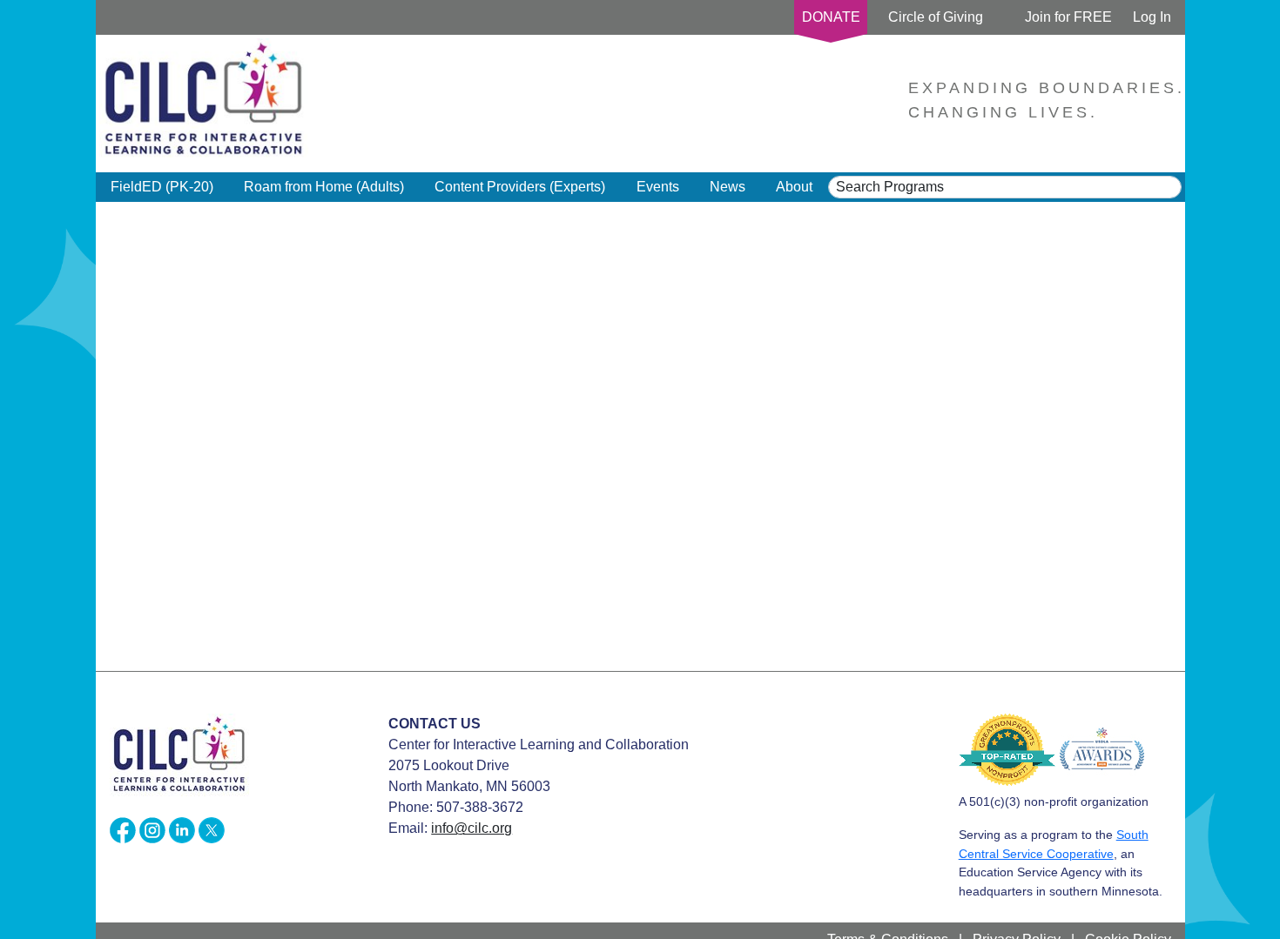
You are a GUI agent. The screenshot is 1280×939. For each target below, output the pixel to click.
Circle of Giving (935, 17)
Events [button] (658, 186)
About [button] (794, 186)
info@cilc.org (471, 828)
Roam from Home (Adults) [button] (324, 186)
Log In (1152, 17)
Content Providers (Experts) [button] (520, 186)
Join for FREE (1068, 17)
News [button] (727, 186)
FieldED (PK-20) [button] (162, 186)
